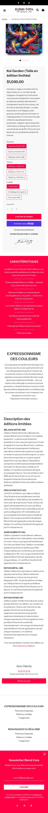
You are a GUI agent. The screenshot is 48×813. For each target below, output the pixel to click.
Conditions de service (26, 797)
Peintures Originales (24, 711)
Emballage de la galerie (17, 192)
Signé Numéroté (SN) (16, 146)
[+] (17, 209)
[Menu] (4, 10)
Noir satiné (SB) (14, 197)
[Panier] (44, 11)
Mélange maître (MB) (16, 157)
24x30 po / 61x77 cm (16, 172)
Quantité (10, 204)
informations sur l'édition (24, 646)
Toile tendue (13, 186)
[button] (20, 60)
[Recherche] (38, 11)
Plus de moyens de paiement (24, 230)
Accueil (4, 19)
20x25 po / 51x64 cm (16, 166)
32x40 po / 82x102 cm (16, 177)
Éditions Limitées (24, 714)
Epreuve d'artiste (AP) (16, 152)
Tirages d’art (24, 718)
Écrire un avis (24, 681)
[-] (7, 209)
